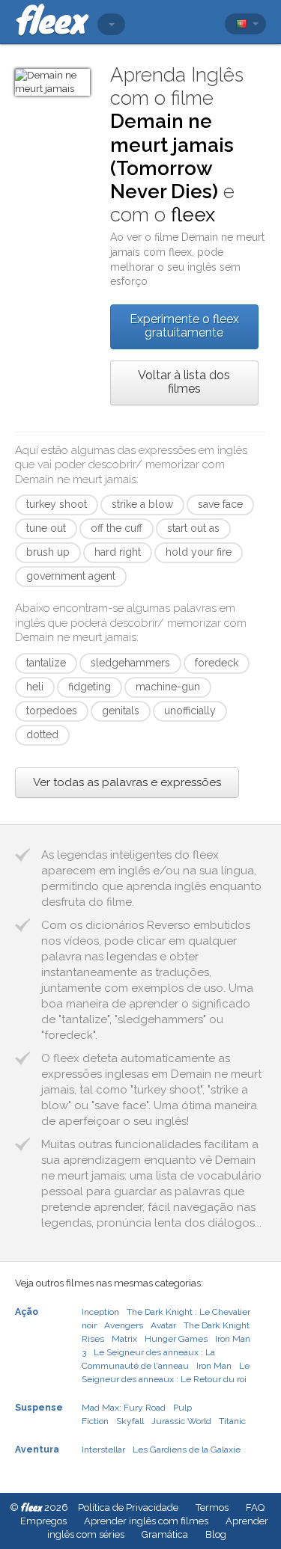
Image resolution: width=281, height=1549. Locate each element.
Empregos (43, 1521)
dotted (42, 734)
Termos (212, 1507)
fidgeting (89, 687)
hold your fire (199, 552)
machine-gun (168, 687)
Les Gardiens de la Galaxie (187, 1449)
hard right (117, 552)
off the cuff (116, 528)
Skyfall (130, 1421)
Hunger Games (176, 1339)
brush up (48, 552)
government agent (70, 576)
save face (220, 504)
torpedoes (51, 711)
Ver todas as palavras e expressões (127, 782)
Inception (100, 1312)
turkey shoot (56, 504)
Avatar (163, 1325)
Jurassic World (181, 1421)
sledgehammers (130, 663)
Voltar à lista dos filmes (184, 382)
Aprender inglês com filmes (146, 1521)
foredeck (216, 663)
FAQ (255, 1507)
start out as (193, 528)
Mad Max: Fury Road (124, 1407)
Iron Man (214, 1366)
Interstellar (103, 1449)
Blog (215, 1534)
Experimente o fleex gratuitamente (184, 326)
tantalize (46, 663)
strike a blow (142, 504)
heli (34, 687)
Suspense (39, 1407)
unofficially (190, 711)
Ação (26, 1312)
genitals (120, 711)
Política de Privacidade (128, 1507)
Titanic (232, 1421)
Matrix (124, 1339)
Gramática (165, 1534)
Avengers (123, 1325)
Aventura (37, 1449)
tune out (46, 528)
